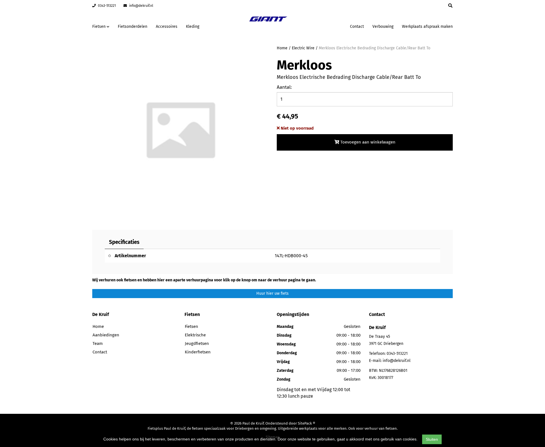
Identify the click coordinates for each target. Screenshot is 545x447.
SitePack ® (306, 423)
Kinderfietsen (198, 352)
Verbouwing (382, 26)
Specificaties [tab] (124, 242)
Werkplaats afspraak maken (427, 26)
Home (282, 48)
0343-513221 (106, 6)
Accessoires (166, 26)
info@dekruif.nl (140, 6)
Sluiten (432, 439)
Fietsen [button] (99, 26)
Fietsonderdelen (132, 26)
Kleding (192, 26)
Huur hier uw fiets (272, 293)
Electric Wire (303, 48)
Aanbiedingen (327, 25)
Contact (357, 26)
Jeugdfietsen (197, 343)
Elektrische (195, 335)
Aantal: (284, 87)
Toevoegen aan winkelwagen (367, 142)
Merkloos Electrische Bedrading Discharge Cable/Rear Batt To (374, 48)
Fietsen (191, 326)
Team (98, 343)
